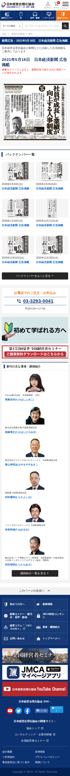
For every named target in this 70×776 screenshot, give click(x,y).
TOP (4, 34)
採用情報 (40, 751)
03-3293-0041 (35, 301)
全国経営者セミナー (33, 740)
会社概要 (7, 751)
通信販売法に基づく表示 (15, 762)
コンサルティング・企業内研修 (33, 734)
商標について (42, 762)
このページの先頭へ (35, 590)
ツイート (58, 709)
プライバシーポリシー (47, 757)
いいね (43, 710)
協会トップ (33, 728)
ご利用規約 (8, 757)
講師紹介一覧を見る (35, 573)
